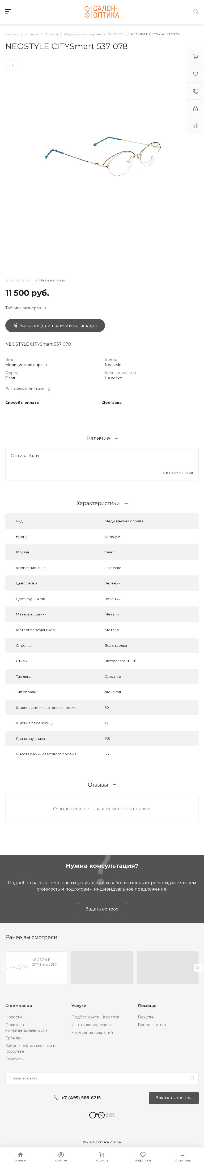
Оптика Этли (25, 455)
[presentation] (6, 968)
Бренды (13, 1038)
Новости (13, 1017)
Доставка (112, 403)
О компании (18, 1005)
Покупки (146, 1017)
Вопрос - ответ (152, 1024)
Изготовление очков (91, 1024)
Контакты (14, 1059)
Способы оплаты (22, 403)
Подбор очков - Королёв (95, 1017)
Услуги (79, 1005)
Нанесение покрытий (92, 1032)
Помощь (147, 1005)
